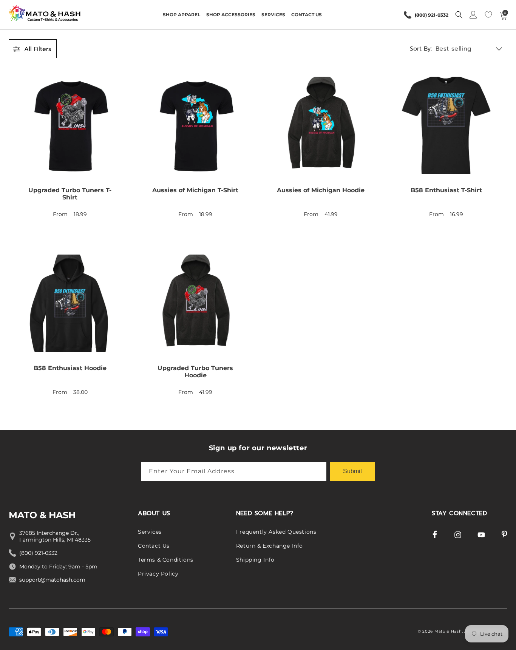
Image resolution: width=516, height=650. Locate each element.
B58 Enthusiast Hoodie (70, 368)
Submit (352, 471)
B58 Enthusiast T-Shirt (446, 190)
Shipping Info (255, 559)
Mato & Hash (448, 631)
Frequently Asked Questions (276, 531)
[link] (70, 151)
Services (150, 531)
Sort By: (421, 48)
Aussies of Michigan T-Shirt (195, 190)
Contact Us (154, 545)
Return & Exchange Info (269, 545)
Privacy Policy (158, 573)
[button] (181, 14)
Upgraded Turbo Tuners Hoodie (195, 371)
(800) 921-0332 (431, 15)
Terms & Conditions (165, 559)
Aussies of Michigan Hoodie (321, 190)
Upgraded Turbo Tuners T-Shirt (69, 194)
